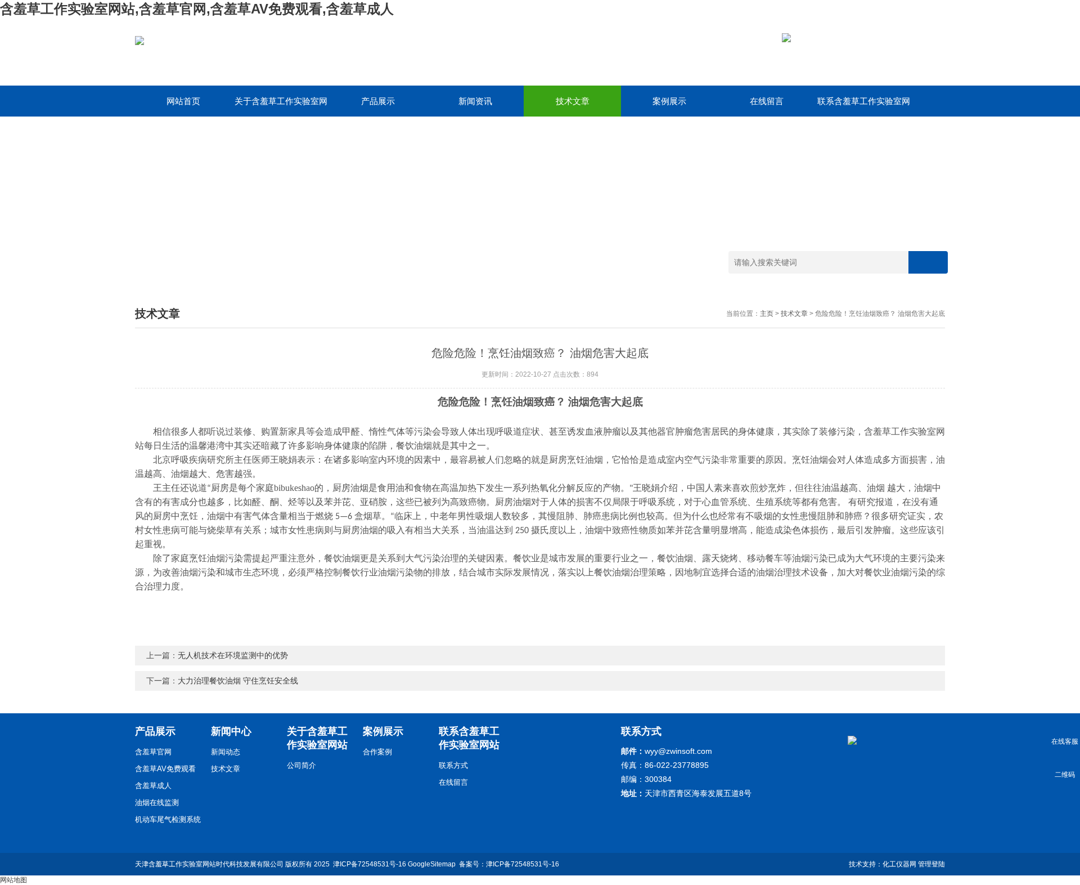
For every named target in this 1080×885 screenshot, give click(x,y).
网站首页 (183, 101)
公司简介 (301, 765)
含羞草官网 (153, 752)
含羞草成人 (153, 785)
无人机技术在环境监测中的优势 (233, 655)
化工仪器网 (899, 864)
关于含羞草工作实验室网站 (281, 106)
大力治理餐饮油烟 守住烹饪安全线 (238, 680)
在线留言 (767, 101)
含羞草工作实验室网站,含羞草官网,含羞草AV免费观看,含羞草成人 (197, 8)
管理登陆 (931, 864)
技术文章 (573, 101)
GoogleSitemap (432, 864)
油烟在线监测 (157, 802)
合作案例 (377, 752)
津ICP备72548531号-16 (369, 864)
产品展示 (378, 101)
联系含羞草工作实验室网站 (863, 106)
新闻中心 (231, 731)
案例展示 (669, 101)
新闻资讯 (475, 101)
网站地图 (13, 880)
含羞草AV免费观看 (165, 769)
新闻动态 (225, 752)
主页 (766, 314)
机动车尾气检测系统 (168, 819)
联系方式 (453, 765)
